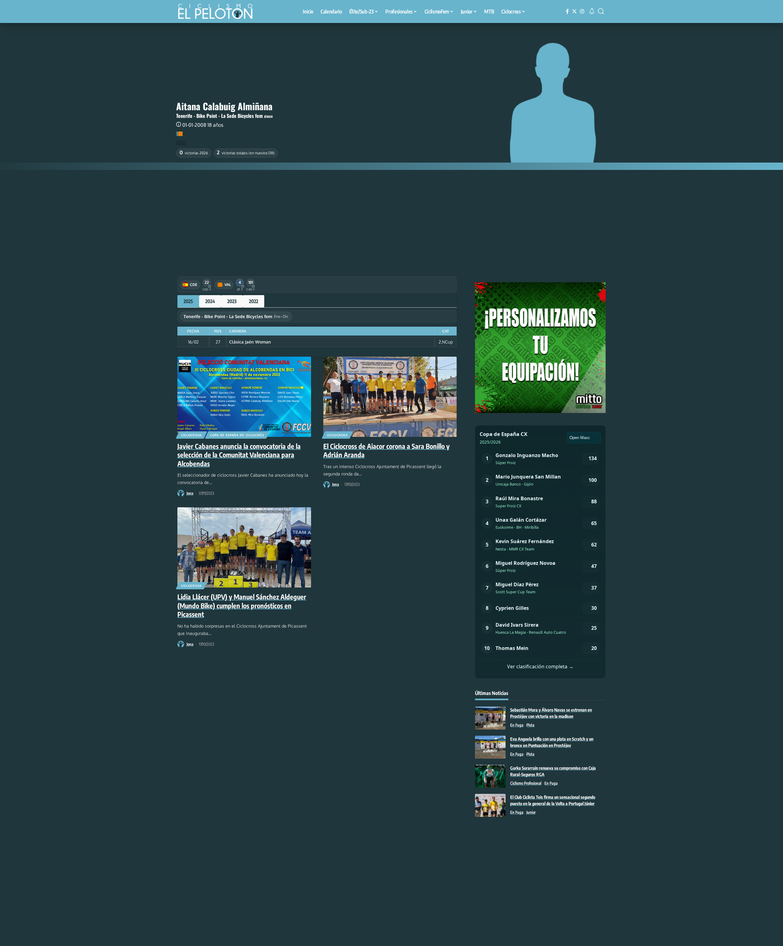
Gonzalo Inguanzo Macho (526, 455)
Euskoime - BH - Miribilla (517, 527)
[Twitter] (574, 11)
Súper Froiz (505, 462)
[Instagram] (582, 11)
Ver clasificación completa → (540, 666)
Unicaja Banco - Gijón (514, 484)
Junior (531, 812)
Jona (190, 493)
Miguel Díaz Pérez (517, 584)
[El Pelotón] (218, 12)
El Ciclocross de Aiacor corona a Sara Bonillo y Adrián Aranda (386, 450)
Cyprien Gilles (512, 608)
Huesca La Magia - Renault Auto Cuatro (530, 632)
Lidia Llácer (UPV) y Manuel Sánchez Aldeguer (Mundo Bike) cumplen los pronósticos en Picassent (241, 605)
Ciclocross (191, 435)
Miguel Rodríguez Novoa (525, 563)
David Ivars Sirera (517, 624)
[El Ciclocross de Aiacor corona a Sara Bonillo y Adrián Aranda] (390, 397)
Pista (530, 725)
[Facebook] (567, 11)
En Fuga (516, 725)
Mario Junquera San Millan (528, 476)
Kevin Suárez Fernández (524, 541)
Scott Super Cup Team (515, 592)
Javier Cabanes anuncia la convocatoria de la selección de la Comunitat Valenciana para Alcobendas (239, 455)
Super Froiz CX (508, 506)
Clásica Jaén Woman (250, 341)
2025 (188, 301)
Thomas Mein (512, 648)
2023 (232, 301)
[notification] (592, 11)
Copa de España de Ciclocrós (237, 435)
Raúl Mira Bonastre (519, 498)
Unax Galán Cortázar (521, 519)
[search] (601, 11)
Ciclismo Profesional (525, 783)
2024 (210, 301)
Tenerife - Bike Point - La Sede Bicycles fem (219, 115)
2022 (253, 301)
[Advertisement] (391, 216)
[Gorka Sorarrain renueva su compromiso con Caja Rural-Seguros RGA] (490, 776)
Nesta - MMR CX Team (514, 549)
